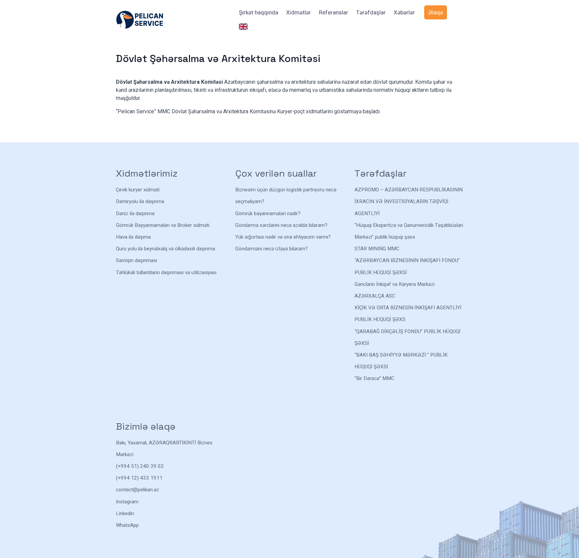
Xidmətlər (298, 12)
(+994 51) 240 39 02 (140, 466)
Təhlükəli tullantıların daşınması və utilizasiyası (166, 272)
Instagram (127, 502)
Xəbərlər (404, 12)
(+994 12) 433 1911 (139, 478)
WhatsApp (127, 525)
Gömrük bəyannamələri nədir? (268, 213)
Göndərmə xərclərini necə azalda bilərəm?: (281, 225)
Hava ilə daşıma (133, 237)
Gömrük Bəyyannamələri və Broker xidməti (162, 225)
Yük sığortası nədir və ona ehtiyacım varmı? (283, 237)
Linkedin (125, 513)
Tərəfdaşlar (371, 12)
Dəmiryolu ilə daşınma (140, 201)
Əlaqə (435, 12)
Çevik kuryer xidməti (137, 190)
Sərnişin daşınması (136, 260)
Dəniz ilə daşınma (135, 213)
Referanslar (333, 12)
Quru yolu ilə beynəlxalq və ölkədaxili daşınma (165, 249)
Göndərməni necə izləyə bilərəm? (271, 249)
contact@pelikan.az (137, 490)
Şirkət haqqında (258, 12)
